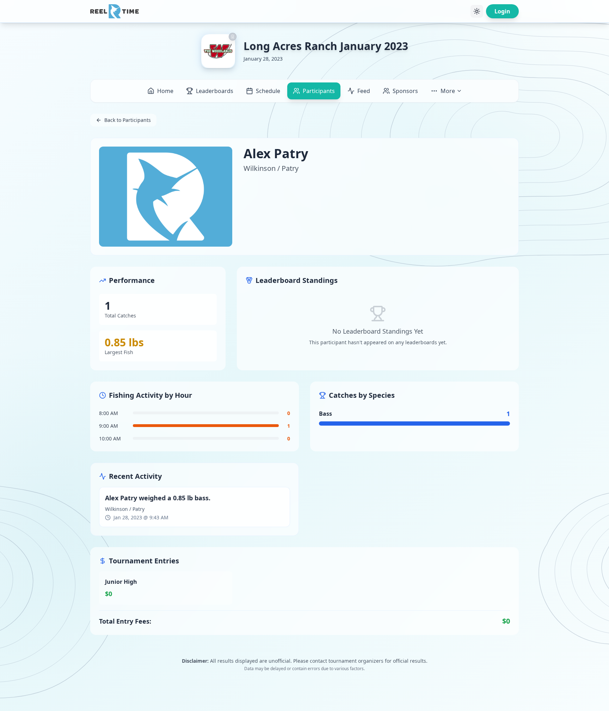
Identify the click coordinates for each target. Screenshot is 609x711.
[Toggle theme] (476, 11)
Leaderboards (214, 91)
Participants (319, 91)
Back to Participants (127, 120)
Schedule (268, 91)
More (448, 91)
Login (502, 11)
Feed (363, 91)
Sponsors (405, 91)
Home (165, 91)
